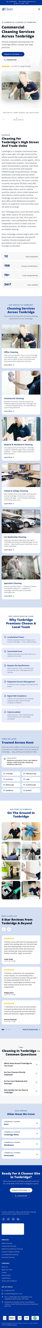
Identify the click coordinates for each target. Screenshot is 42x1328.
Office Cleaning (7, 1243)
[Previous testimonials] (4, 929)
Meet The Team (7, 1270)
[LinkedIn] (18, 1219)
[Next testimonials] (9, 929)
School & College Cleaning (10, 1252)
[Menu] (39, 9)
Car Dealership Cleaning (10, 1254)
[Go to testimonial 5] (10, 1029)
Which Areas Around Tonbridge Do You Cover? (20, 1064)
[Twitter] (8, 1219)
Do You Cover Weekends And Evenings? (20, 1082)
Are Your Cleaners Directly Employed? (20, 1073)
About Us (5, 1267)
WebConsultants (12, 1325)
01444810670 (13, 1)
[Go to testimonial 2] (5, 1029)
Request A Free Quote (11, 54)
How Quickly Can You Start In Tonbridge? (20, 1091)
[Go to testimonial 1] (3, 1029)
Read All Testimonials (30, 1029)
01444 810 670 (11, 60)
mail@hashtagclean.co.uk (28, 1)
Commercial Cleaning (9, 1246)
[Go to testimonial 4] (8, 1029)
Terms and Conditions (9, 1281)
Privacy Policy (6, 1275)
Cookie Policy (6, 1278)
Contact (4, 1272)
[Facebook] (3, 1219)
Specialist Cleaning (8, 1257)
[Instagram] (13, 1219)
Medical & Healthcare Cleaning (12, 1249)
